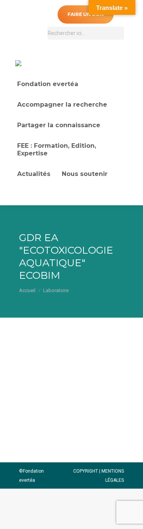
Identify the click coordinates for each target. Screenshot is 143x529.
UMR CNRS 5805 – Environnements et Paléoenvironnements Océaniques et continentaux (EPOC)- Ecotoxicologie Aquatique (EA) (67, 391)
